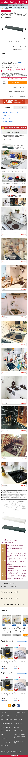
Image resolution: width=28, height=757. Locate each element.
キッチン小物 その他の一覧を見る (17, 91)
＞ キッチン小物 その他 (7, 121)
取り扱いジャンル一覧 (6, 723)
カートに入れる (17, 82)
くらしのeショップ (12, 586)
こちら (19, 751)
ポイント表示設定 (5, 742)
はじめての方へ (18, 723)
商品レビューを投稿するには (18, 96)
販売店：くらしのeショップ (19, 46)
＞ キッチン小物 (5, 118)
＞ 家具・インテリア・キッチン (9, 112)
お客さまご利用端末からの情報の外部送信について (19, 736)
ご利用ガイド (4, 745)
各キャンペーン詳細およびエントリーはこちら (13, 71)
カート (3, 734)
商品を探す (4, 712)
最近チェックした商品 (6, 719)
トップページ (4, 5)
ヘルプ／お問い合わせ (19, 712)
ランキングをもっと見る (22, 641)
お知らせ (16, 716)
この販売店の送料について (19, 49)
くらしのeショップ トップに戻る (17, 87)
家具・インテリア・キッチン (15, 5)
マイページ (4, 738)
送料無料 (3, 586)
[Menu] (2, 2)
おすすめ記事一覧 (5, 730)
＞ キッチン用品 (5, 115)
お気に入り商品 (5, 716)
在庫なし (6, 635)
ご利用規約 (16, 727)
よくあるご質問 (18, 719)
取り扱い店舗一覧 (5, 727)
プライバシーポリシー (19, 730)
